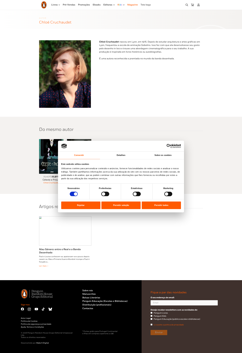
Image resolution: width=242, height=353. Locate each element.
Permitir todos (161, 205)
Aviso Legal (26, 318)
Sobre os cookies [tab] (163, 155)
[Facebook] (22, 309)
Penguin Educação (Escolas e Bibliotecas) (105, 301)
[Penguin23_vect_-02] (90, 323)
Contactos (87, 308)
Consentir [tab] (79, 155)
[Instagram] (29, 309)
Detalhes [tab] (121, 155)
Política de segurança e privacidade (36, 324)
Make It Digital (42, 343)
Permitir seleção (121, 205)
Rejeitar (81, 205)
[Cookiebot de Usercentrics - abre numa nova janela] (168, 146)
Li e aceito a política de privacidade (169, 325)
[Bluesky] (50, 309)
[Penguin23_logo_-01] (44, 5)
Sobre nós (87, 290)
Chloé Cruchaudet (51, 183)
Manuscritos (89, 294)
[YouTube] (36, 309)
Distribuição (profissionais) (96, 305)
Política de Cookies (29, 321)
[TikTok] (43, 309)
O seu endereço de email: (162, 297)
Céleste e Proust (51, 180)
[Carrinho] (192, 5)
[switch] (105, 194)
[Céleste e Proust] (51, 140)
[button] (187, 5)
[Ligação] (199, 4)
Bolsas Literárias (91, 297)
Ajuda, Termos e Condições (32, 327)
